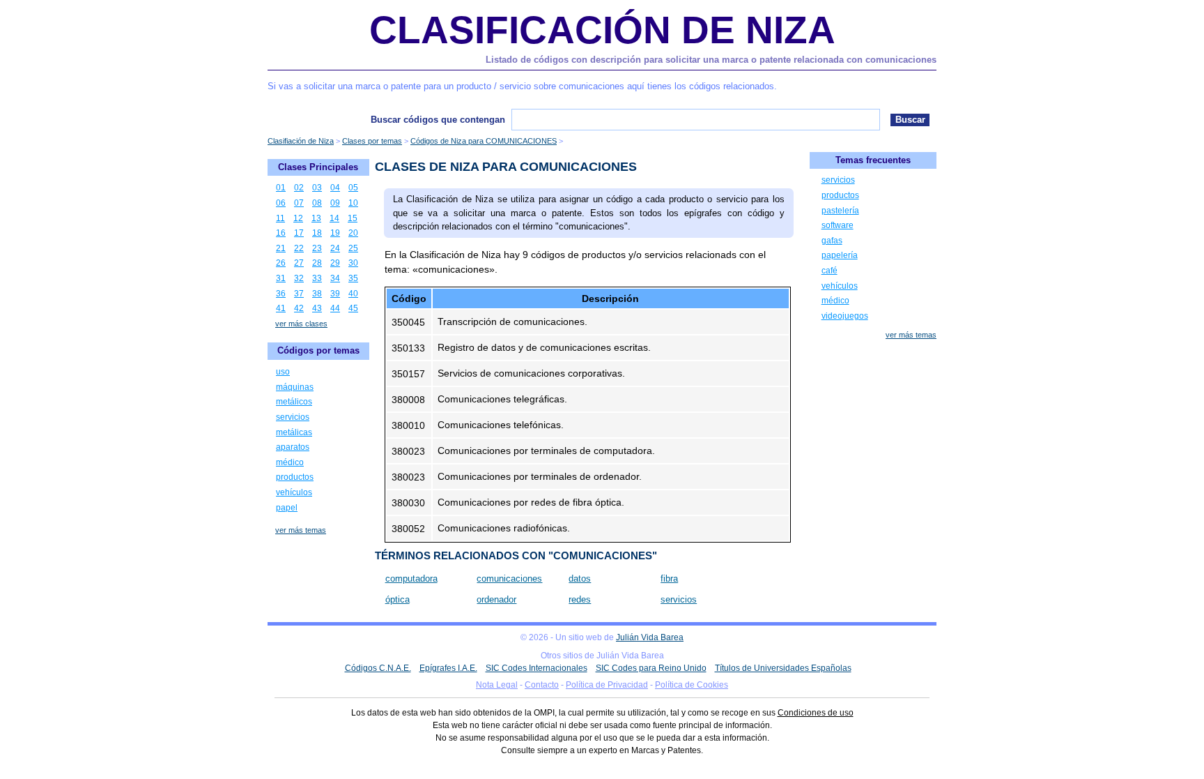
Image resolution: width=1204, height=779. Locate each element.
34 (335, 278)
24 (335, 248)
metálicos (294, 402)
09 (335, 203)
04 (335, 187)
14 (334, 218)
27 (299, 263)
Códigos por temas (318, 350)
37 (299, 293)
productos (295, 477)
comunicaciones (509, 578)
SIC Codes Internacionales (536, 668)
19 (335, 233)
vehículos (294, 492)
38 (317, 293)
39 (335, 293)
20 (353, 233)
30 (353, 263)
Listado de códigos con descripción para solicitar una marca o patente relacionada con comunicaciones (711, 59)
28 (317, 263)
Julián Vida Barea (650, 637)
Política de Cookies (691, 685)
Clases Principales (318, 167)
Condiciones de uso (816, 713)
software (837, 225)
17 (299, 233)
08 (317, 203)
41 (281, 308)
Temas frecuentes (873, 160)
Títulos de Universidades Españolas (783, 668)
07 (299, 203)
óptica (397, 599)
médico (290, 462)
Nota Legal (497, 685)
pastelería (840, 210)
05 (353, 187)
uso (283, 372)
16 (281, 233)
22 (299, 248)
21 (281, 248)
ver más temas (300, 530)
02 (299, 187)
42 (299, 308)
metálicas (294, 432)
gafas (831, 240)
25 (353, 248)
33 (317, 278)
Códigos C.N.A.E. (378, 668)
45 (353, 308)
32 (299, 278)
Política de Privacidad (607, 685)
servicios (679, 599)
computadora (411, 578)
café (829, 270)
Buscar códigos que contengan (438, 119)
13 (316, 218)
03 (317, 187)
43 (317, 308)
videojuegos (844, 316)
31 (281, 278)
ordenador (496, 599)
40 (353, 293)
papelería (839, 255)
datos (580, 578)
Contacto (542, 685)
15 (352, 218)
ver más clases (301, 323)
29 (335, 263)
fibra (669, 578)
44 (335, 308)
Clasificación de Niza (602, 30)
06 (281, 203)
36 (281, 293)
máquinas (295, 387)
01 (281, 187)
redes (580, 599)
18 (317, 233)
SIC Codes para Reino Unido (651, 668)
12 (298, 218)
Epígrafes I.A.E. (448, 668)
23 (317, 248)
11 (280, 218)
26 (281, 263)
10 (353, 203)
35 (353, 278)
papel (287, 508)
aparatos (292, 447)
